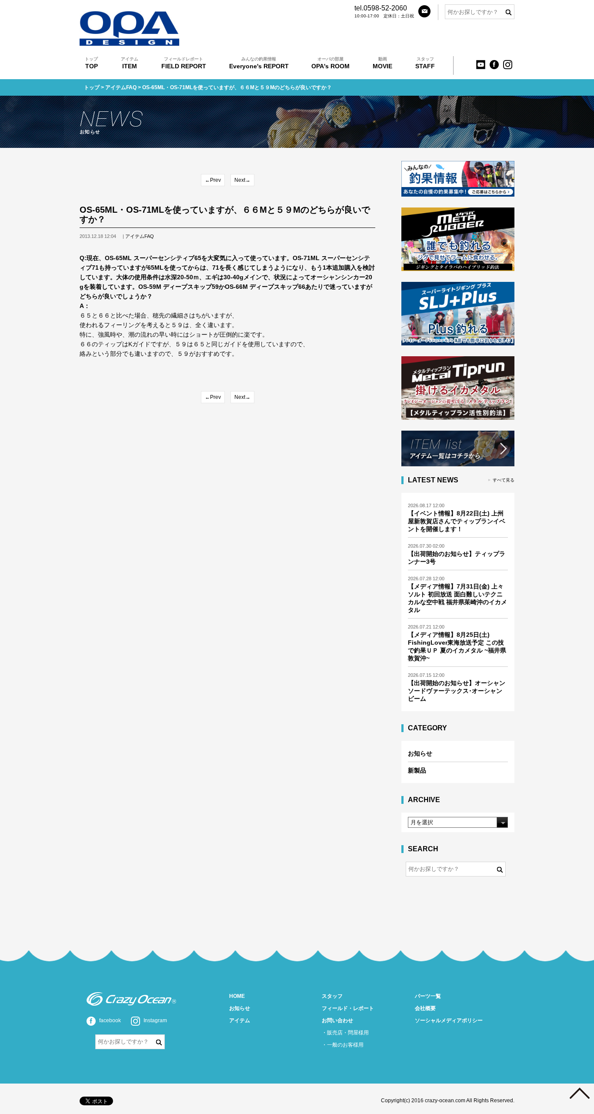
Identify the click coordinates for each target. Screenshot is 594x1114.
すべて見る (503, 480)
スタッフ (332, 996)
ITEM (129, 63)
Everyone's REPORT (259, 63)
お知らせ (420, 753)
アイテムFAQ (121, 87)
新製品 (417, 770)
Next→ (242, 180)
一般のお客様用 (345, 1045)
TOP (91, 63)
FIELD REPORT (183, 63)
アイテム (239, 1020)
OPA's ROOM (330, 63)
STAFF (425, 63)
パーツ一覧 (428, 996)
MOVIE (382, 63)
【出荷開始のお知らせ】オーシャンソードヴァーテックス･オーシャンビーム (456, 690)
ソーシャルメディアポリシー (449, 1020)
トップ (92, 87)
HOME (237, 996)
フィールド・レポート (348, 1008)
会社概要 (425, 1008)
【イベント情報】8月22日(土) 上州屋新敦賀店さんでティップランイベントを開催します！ (456, 521)
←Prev (213, 180)
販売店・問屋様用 (348, 1033)
